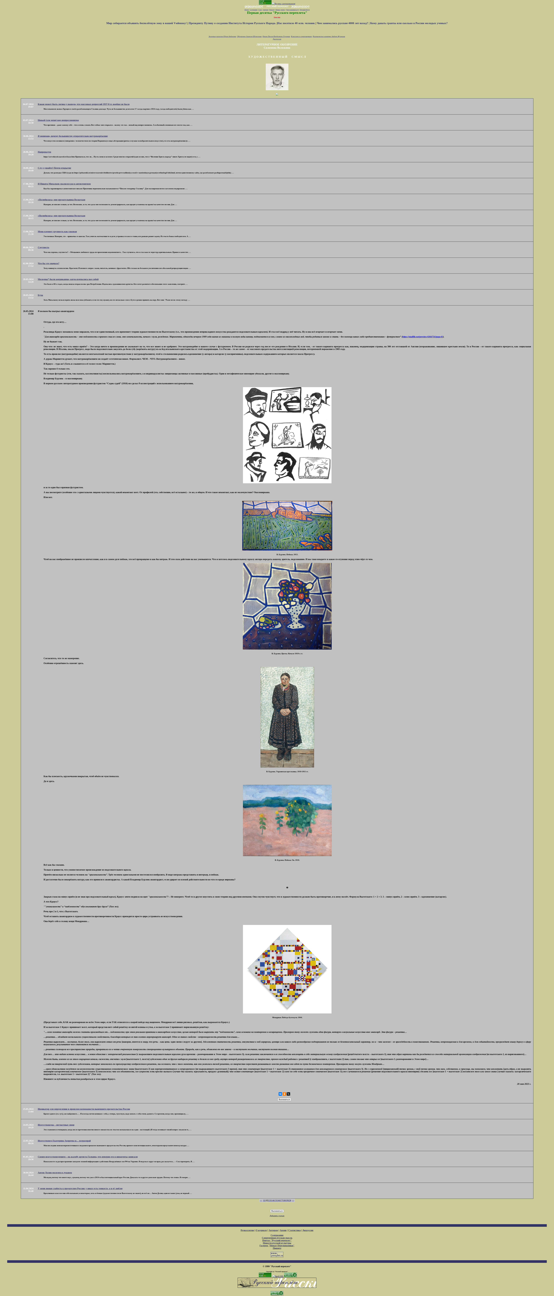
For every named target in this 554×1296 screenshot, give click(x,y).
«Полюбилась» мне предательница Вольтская (61, 199)
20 (290, 1200)
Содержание (253, 10)
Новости (271, 10)
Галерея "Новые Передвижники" (277, 1245)
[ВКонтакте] (280, 1094)
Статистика (294, 1230)
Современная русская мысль (277, 1238)
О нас (260, 10)
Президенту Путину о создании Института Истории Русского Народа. (233, 23)
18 (284, 1200)
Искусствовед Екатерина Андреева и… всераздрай (64, 1141)
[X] (288, 1094)
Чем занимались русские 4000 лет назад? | (343, 23)
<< (261, 1200)
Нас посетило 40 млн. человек (296, 23)
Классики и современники (301, 36)
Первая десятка (280, 10)
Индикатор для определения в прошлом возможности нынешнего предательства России (84, 1109)
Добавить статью (277, 1216)
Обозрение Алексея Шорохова (249, 36)
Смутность (43, 247)
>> (293, 1200)
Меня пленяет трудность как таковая (57, 231)
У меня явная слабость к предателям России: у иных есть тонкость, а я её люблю (80, 1188)
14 (273, 1200)
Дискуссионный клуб (292, 10)
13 (270, 1200)
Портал (247, 10)
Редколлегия (247, 1230)
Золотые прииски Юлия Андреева (222, 36)
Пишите (277, 1248)
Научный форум (305, 10)
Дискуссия (277, 39)
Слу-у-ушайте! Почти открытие (54, 168)
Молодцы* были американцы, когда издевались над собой (68, 279)
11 (264, 1200)
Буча (40, 295)
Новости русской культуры (277, 1243)
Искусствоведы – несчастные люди (56, 1125)
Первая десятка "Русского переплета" (277, 13)
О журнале (261, 1230)
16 (278, 1200)
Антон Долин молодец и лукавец (55, 1172)
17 (281, 1200)
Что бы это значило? (48, 263)
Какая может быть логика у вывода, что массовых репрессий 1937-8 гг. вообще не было (84, 104)
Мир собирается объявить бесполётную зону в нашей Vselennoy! (146, 23)
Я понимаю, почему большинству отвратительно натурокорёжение (73, 136)
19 (287, 1200)
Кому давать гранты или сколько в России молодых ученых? (409, 23)
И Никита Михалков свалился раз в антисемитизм (64, 184)
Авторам (265, 10)
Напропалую (44, 152)
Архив (283, 1230)
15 (275, 1200)
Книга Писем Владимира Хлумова (276, 36)
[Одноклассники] (284, 1094)
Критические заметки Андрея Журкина (329, 36)
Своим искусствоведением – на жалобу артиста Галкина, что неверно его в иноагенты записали (88, 1157)
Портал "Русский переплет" (277, 1240)
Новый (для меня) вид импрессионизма (58, 120)
